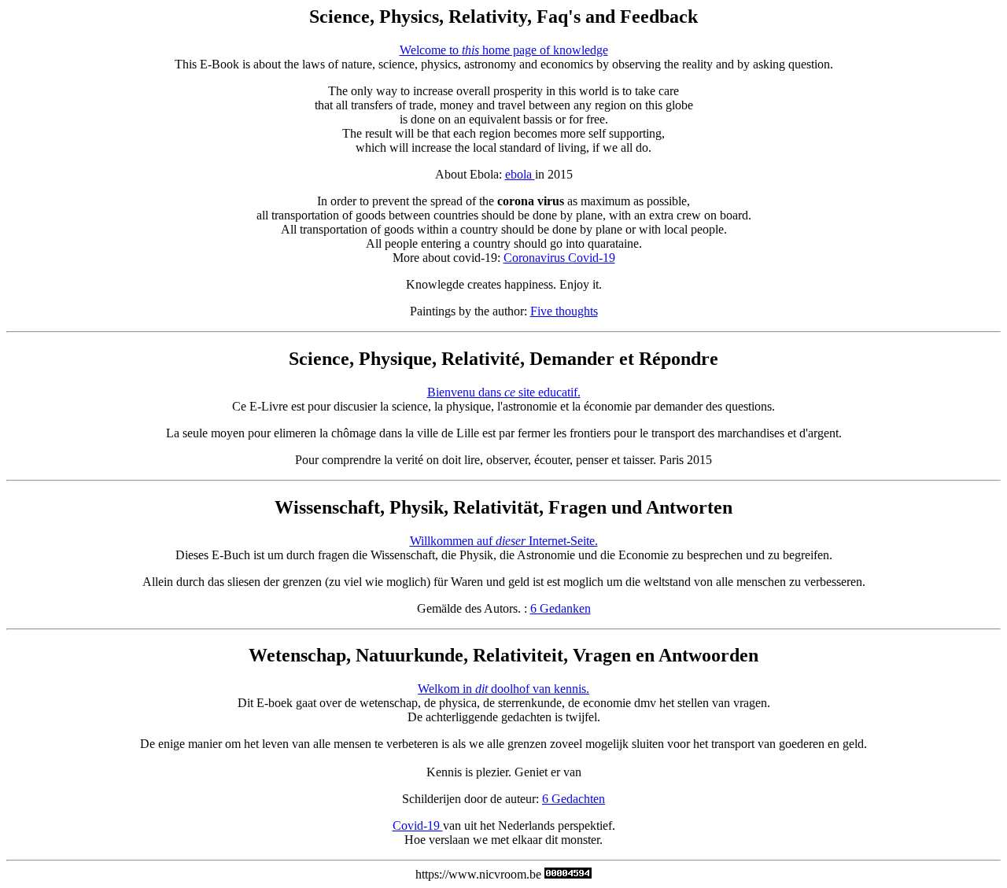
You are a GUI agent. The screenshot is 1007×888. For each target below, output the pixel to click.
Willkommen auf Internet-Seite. (504, 540)
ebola (520, 174)
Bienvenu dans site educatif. (504, 392)
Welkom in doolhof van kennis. (503, 688)
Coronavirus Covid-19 (559, 257)
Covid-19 (418, 825)
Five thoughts (564, 311)
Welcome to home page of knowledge (504, 50)
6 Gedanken (560, 608)
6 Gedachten (573, 798)
